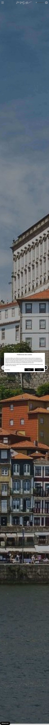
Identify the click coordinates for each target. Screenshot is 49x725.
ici (10, 364)
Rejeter (29, 369)
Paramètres (7, 369)
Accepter (39, 369)
